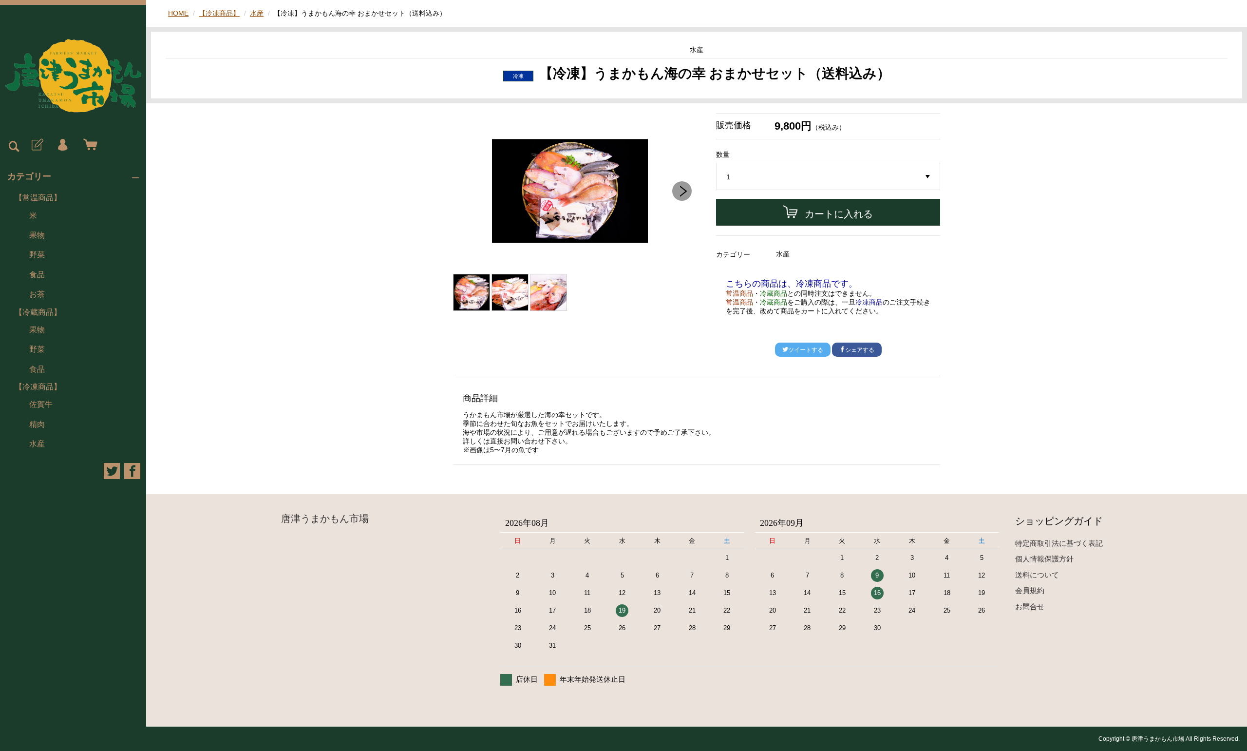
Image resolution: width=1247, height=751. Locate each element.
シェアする (859, 350)
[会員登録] (36, 145)
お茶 (37, 294)
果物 (37, 235)
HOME (178, 13)
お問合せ (1029, 606)
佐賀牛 (41, 404)
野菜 (37, 254)
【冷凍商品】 (38, 387)
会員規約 (1029, 590)
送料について (1037, 575)
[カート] (88, 145)
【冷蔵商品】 (38, 312)
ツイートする (805, 350)
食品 (37, 274)
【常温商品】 (38, 197)
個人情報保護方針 (1044, 559)
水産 (37, 444)
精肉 (37, 424)
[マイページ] (62, 145)
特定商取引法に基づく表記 (1059, 543)
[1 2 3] (828, 177)
